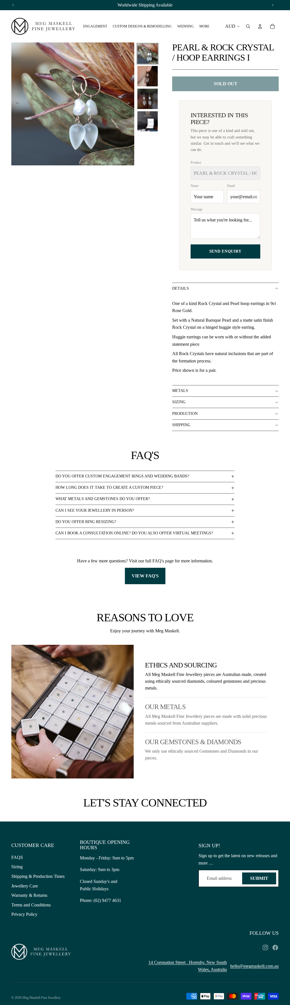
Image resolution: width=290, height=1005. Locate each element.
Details (180, 288)
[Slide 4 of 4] (147, 121)
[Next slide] (129, 104)
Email (231, 186)
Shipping (181, 425)
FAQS (17, 857)
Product (196, 163)
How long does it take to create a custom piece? (109, 487)
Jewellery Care (24, 886)
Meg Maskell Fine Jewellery (41, 998)
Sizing (178, 402)
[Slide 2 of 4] (147, 76)
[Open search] (248, 26)
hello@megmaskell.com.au (254, 966)
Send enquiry (225, 251)
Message (196, 209)
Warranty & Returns (29, 895)
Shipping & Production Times (38, 876)
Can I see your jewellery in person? (95, 510)
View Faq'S (145, 575)
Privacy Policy (24, 914)
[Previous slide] (16, 104)
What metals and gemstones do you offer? (103, 499)
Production (185, 413)
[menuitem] (95, 26)
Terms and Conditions (31, 904)
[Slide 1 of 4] (147, 54)
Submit (259, 878)
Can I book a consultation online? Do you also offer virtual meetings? (134, 533)
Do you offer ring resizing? (86, 522)
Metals (180, 391)
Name (195, 186)
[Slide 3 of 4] (147, 99)
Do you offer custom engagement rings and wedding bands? (122, 476)
